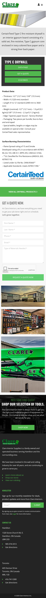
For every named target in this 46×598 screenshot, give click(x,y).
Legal (14, 514)
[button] (42, 5)
